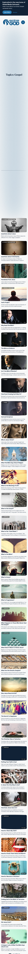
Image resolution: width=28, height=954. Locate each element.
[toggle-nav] (23, 22)
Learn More (7, 12)
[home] (11, 22)
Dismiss (15, 12)
